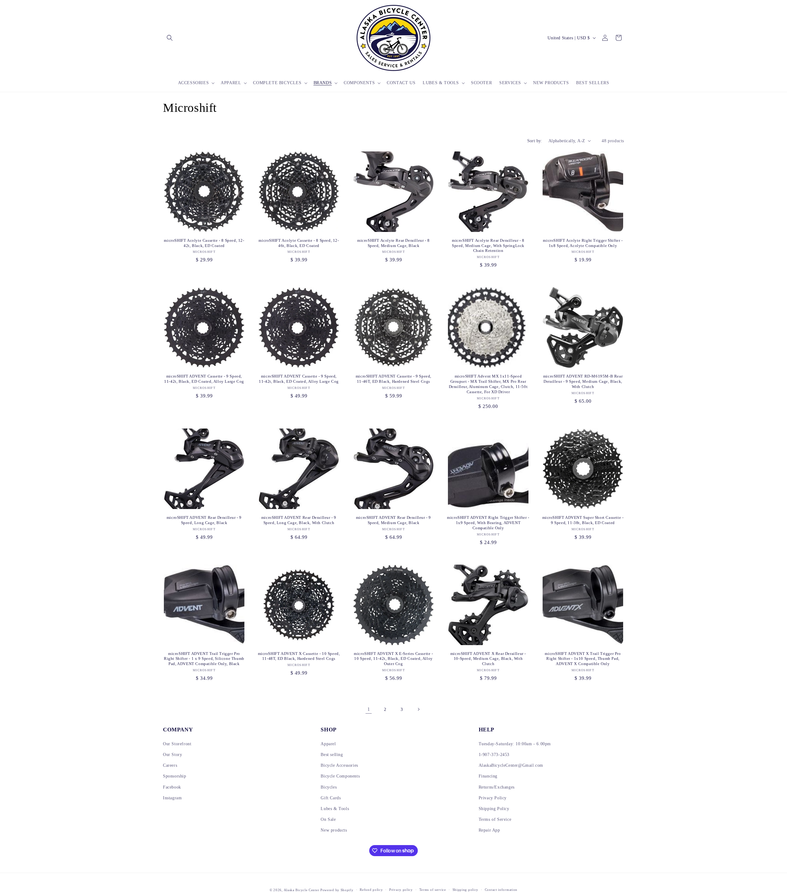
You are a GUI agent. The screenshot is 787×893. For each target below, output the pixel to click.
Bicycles (329, 787)
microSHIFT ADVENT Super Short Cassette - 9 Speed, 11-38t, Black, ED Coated (583, 520)
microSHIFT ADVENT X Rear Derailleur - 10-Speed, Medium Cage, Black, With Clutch (488, 658)
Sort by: (534, 141)
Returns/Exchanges (497, 787)
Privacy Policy (493, 798)
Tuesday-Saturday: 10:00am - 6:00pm (515, 744)
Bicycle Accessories (339, 765)
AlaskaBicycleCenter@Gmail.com (511, 765)
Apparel (328, 744)
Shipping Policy (494, 808)
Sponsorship (174, 776)
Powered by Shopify (337, 890)
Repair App (489, 830)
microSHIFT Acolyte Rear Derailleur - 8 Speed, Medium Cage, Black (393, 243)
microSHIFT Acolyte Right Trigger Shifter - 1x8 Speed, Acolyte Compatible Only (583, 243)
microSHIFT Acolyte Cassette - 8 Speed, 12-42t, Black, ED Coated (204, 243)
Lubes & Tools (335, 808)
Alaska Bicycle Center (301, 890)
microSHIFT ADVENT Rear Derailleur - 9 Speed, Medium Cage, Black (393, 520)
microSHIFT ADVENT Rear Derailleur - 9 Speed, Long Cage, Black (204, 520)
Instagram (172, 798)
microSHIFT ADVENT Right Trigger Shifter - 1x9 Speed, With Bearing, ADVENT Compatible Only (488, 522)
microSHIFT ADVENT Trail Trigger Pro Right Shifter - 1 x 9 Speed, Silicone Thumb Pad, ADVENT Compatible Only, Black (204, 658)
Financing (488, 776)
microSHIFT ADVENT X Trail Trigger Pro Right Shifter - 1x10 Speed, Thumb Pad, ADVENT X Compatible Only (583, 658)
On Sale (328, 819)
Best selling (332, 754)
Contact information (501, 889)
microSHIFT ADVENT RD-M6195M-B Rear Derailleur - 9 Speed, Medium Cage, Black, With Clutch (583, 381)
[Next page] (418, 709)
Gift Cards (331, 798)
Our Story (172, 754)
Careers (170, 765)
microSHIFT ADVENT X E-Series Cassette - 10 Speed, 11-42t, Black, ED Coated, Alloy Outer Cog (393, 658)
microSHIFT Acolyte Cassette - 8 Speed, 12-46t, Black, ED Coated (299, 243)
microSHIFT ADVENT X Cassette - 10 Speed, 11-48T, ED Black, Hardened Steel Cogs (299, 656)
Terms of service (432, 889)
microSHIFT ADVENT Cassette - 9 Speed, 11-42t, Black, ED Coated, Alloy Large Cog (204, 379)
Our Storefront (177, 744)
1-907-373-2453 (494, 754)
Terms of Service (495, 819)
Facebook (172, 787)
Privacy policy (401, 889)
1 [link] (368, 709)
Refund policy (371, 889)
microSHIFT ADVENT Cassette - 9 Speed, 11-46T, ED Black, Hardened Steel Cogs (393, 379)
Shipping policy (466, 889)
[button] (169, 38)
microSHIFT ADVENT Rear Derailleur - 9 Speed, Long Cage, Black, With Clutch (298, 520)
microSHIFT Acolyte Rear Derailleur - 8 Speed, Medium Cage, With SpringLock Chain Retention (488, 245)
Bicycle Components (340, 776)
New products (334, 830)
